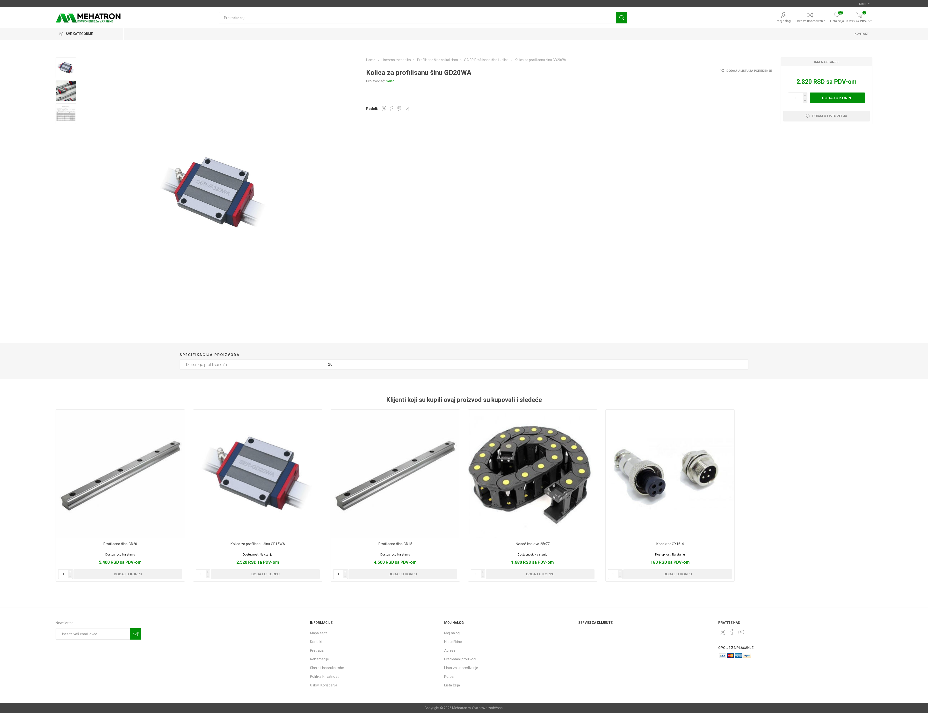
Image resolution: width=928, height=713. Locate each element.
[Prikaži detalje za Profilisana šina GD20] (120, 474)
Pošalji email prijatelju (406, 108)
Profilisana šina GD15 (395, 544)
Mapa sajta (318, 633)
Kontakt (316, 642)
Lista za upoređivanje (810, 21)
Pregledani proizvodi (460, 659)
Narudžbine (453, 642)
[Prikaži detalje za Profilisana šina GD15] (395, 474)
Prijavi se (135, 634)
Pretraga (621, 17)
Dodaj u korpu (837, 98)
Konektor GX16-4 (670, 544)
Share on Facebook (391, 108)
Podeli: (372, 109)
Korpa (449, 676)
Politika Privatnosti (324, 676)
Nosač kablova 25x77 (533, 544)
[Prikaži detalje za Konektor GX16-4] (670, 474)
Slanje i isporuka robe (327, 668)
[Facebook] (732, 632)
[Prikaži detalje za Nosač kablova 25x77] (532, 474)
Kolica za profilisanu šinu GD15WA (258, 544)
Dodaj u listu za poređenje (749, 70)
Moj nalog (784, 21)
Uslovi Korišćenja (323, 685)
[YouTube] (741, 632)
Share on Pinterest (399, 108)
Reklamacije (319, 659)
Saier (390, 81)
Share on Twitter (384, 108)
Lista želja (452, 685)
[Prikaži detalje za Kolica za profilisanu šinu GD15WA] (257, 474)
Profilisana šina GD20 (120, 544)
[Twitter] (723, 632)
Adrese (450, 650)
